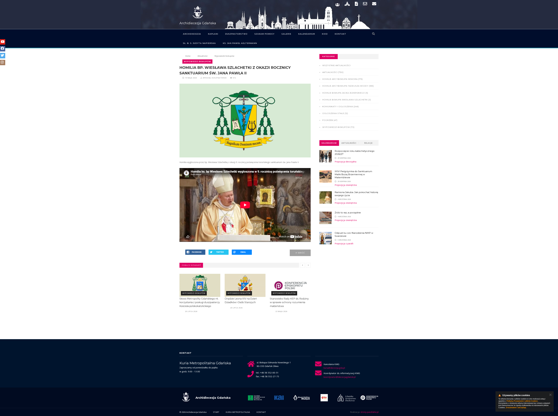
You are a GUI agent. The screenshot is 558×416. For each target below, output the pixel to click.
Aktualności (202, 56)
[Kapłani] (337, 4)
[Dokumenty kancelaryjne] (356, 4)
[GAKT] (256, 397)
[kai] (279, 397)
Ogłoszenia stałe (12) (335, 113)
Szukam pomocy (264, 34)
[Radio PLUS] (324, 397)
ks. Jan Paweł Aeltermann (240, 43)
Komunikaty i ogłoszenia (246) (340, 106)
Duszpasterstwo (236, 34)
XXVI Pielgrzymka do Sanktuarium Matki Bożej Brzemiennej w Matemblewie (353, 174)
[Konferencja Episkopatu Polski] (369, 397)
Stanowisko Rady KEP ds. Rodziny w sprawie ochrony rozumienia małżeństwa (289, 302)
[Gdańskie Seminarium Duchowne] (347, 397)
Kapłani (213, 34)
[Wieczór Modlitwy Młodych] (302, 397)
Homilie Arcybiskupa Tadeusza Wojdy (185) (348, 86)
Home (188, 56)
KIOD (325, 34)
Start (216, 412)
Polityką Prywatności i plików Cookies (522, 401)
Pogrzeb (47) (329, 120)
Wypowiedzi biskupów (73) (338, 127)
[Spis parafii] (347, 4)
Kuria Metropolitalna (238, 412)
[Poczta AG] (365, 4)
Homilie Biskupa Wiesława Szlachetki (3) (346, 99)
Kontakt (340, 34)
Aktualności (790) (333, 72)
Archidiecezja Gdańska (197, 23)
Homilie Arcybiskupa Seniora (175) (342, 79)
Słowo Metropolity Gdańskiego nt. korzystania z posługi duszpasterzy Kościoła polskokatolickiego (199, 302)
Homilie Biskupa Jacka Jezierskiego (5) (345, 93)
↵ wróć (300, 253)
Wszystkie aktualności (336, 65)
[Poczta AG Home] (374, 4)
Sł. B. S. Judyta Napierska (199, 43)
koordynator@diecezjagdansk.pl (340, 376)
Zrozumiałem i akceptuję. (516, 408)
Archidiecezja (192, 34)
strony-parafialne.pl (370, 412)
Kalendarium (306, 34)
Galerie (286, 34)
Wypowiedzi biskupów (224, 56)
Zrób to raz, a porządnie (348, 212)
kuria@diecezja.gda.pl (334, 367)
